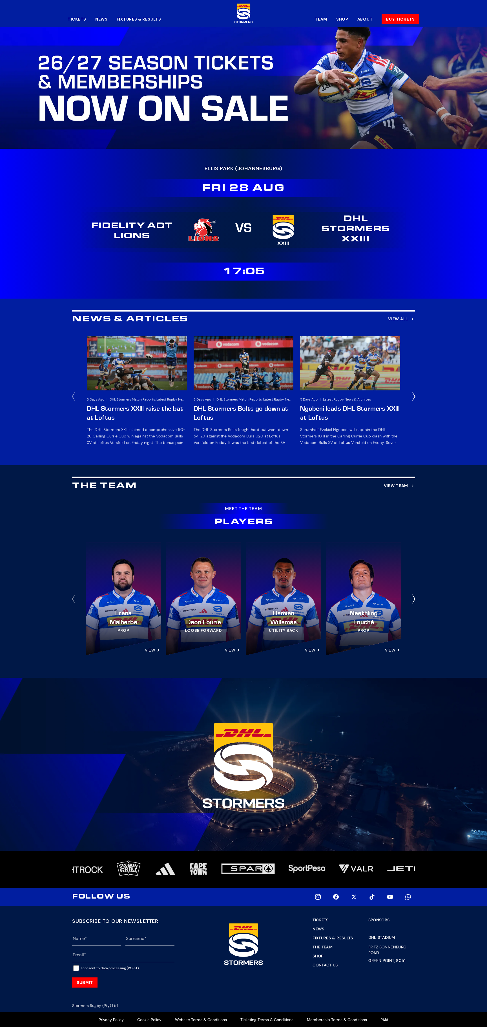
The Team (323, 947)
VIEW (150, 650)
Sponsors (379, 919)
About (365, 19)
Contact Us (325, 965)
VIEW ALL (398, 318)
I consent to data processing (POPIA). (110, 968)
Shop (342, 19)
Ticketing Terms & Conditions (266, 1019)
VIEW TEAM (396, 485)
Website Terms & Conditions (201, 1019)
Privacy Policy (111, 1019)
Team (321, 19)
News (101, 19)
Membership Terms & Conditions (337, 1019)
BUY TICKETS (400, 19)
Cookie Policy (149, 1019)
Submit (85, 982)
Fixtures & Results (139, 19)
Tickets (77, 19)
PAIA (384, 1019)
